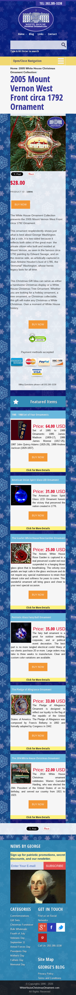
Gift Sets (15, 920)
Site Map (46, 959)
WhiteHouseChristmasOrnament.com (39, 987)
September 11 (17, 942)
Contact (52, 34)
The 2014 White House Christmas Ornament (36, 758)
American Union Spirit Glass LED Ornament (35, 480)
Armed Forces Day (20, 946)
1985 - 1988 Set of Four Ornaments (30, 414)
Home (21, 34)
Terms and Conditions (49, 978)
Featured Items (43, 401)
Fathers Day (16, 960)
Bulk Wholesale (18, 929)
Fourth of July (17, 933)
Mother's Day (17, 955)
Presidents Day (18, 951)
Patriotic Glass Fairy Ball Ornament (31, 617)
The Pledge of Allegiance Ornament (31, 689)
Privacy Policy (45, 973)
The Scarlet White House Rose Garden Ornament (38, 538)
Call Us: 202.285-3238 (50, 945)
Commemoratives (19, 915)
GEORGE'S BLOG (51, 967)
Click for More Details (38, 470)
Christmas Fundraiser (21, 924)
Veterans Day (17, 938)
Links (40, 34)
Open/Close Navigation (27, 61)
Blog (31, 34)
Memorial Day (17, 964)
